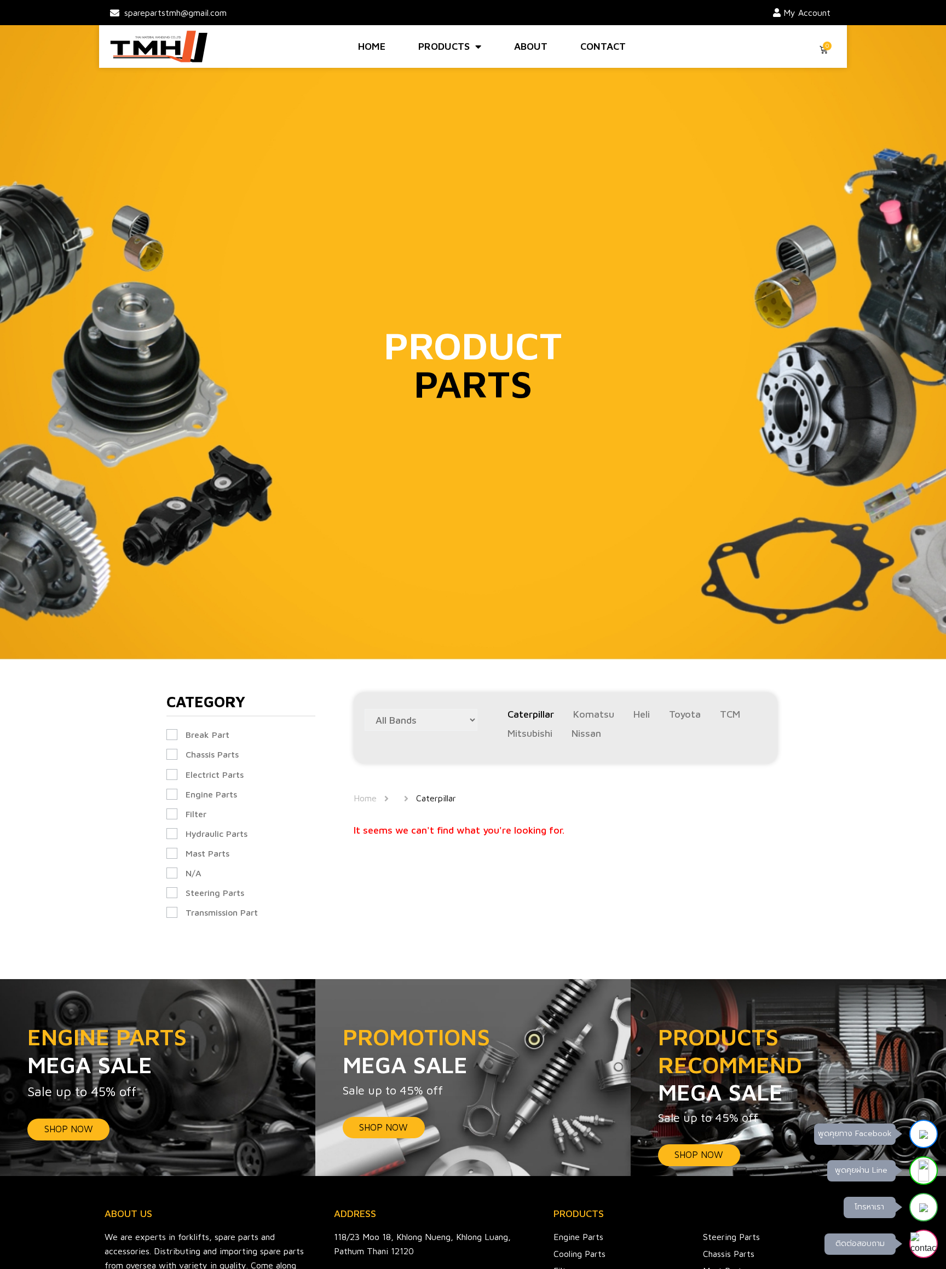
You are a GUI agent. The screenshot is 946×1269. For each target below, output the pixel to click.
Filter (196, 814)
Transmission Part (222, 912)
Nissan (586, 733)
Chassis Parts (212, 754)
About (530, 46)
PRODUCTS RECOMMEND (730, 1064)
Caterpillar (530, 714)
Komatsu (593, 714)
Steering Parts (215, 893)
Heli (641, 714)
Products (444, 46)
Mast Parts (207, 853)
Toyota (685, 714)
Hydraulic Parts (216, 834)
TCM (730, 714)
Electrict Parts (215, 774)
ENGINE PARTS (107, 1050)
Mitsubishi (529, 733)
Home (371, 46)
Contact (603, 46)
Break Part (207, 735)
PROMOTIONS (416, 1050)
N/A (193, 873)
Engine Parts (211, 794)
